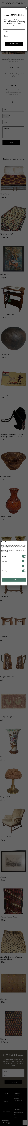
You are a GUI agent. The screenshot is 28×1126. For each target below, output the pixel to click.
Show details (19, 576)
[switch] (24, 561)
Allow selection (14, 582)
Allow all (14, 579)
